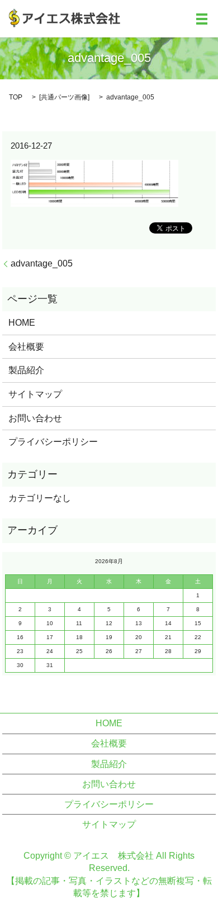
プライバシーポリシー (53, 441)
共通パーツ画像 (64, 97)
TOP (15, 97)
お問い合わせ (35, 418)
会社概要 (26, 346)
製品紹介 (26, 370)
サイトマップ (35, 394)
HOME (21, 322)
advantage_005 (42, 263)
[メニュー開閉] (201, 19)
